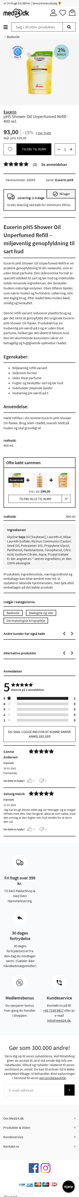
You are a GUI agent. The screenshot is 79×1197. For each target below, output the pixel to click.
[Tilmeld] (69, 1090)
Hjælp (68, 1186)
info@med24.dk (59, 1020)
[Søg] (69, 26)
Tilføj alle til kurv (35, 499)
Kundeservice (13, 1137)
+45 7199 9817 (53, 1010)
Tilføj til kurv (34, 149)
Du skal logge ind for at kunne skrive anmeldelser (39, 734)
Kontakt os (11, 1146)
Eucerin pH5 (64, 180)
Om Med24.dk (13, 1118)
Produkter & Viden (16, 1127)
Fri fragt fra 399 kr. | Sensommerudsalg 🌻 (34, 3)
